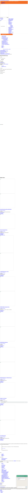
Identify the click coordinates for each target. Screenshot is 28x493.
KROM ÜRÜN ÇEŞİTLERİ (10, 28)
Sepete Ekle (2, 61)
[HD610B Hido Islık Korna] (7, 326)
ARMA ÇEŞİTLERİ (11, 19)
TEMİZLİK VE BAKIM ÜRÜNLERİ (11, 33)
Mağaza (2, 454)
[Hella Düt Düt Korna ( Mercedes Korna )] (7, 361)
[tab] (4, 66)
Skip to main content (6, 0)
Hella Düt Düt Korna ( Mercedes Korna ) (4, 54)
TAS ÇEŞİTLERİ (11, 25)
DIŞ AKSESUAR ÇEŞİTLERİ (10, 20)
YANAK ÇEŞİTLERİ (11, 26)
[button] (1, 404)
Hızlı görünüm (1, 234)
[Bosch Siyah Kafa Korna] (7, 228)
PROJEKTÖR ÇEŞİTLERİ (10, 31)
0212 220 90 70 (3, 448)
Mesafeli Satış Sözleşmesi (4, 458)
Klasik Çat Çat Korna (3, 398)
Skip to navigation (2, 0)
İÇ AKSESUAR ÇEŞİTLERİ (10, 22)
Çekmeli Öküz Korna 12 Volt (4, 271)
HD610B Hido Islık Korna (4, 342)
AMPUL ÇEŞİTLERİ (11, 18)
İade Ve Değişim (3, 459)
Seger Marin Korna (3, 435)
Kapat (1, 483)
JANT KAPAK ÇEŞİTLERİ (10, 23)
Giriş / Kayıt (3, 481)
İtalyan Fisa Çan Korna (2, 52)
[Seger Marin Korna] (7, 419)
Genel (9, 21)
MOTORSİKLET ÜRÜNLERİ (10, 30)
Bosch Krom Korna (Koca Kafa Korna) (5, 209)
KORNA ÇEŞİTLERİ (11, 27)
